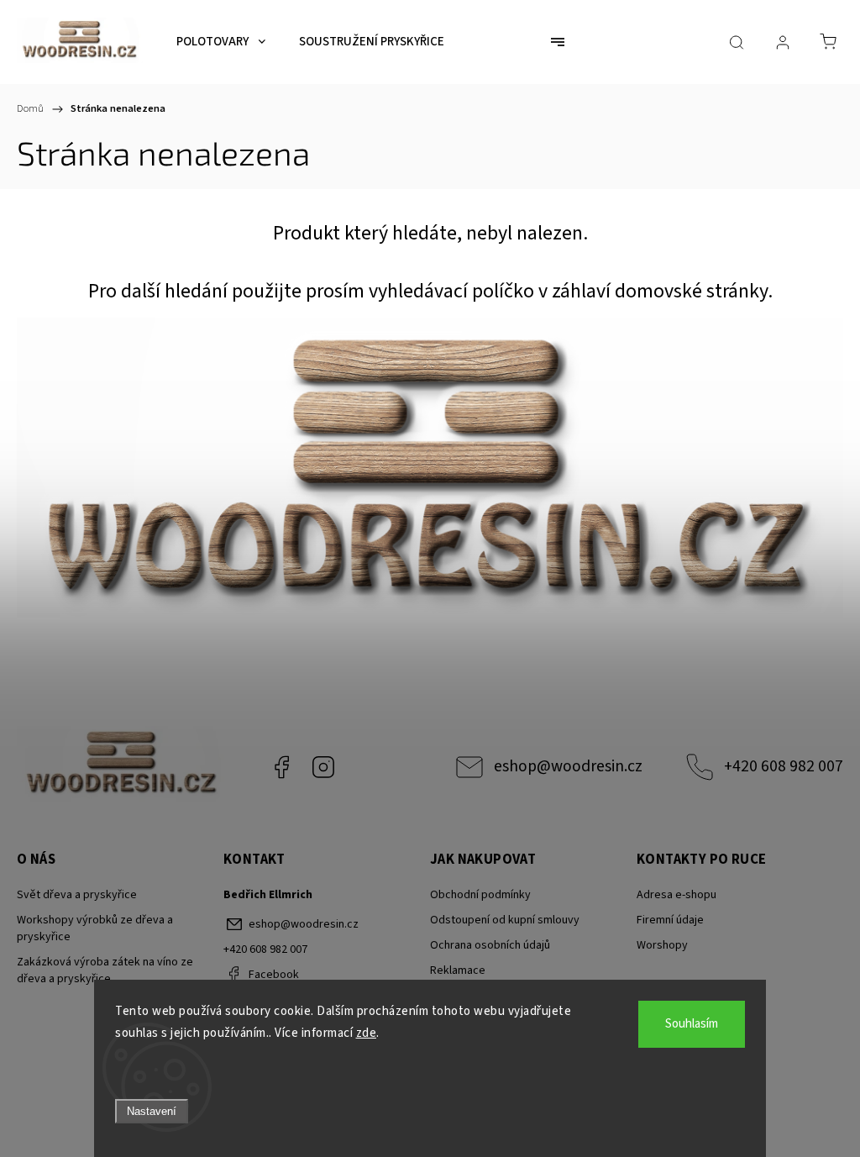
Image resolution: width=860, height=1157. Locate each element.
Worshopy (662, 945)
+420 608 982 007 (783, 766)
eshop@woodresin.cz (568, 766)
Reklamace (457, 970)
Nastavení (151, 1111)
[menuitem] (220, 42)
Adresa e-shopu (676, 894)
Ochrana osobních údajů (490, 945)
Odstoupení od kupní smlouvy (504, 920)
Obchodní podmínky (480, 894)
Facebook (281, 767)
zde (366, 1033)
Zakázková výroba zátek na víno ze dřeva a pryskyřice (105, 970)
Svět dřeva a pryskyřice (77, 894)
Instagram (323, 767)
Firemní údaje (670, 920)
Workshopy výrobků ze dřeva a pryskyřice (95, 928)
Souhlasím (691, 1024)
